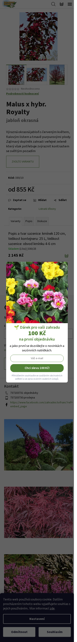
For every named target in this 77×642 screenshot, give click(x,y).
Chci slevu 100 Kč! (37, 368)
